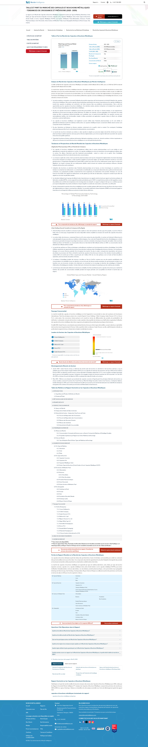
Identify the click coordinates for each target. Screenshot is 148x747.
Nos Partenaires (44, 722)
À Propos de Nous (30, 718)
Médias (28, 725)
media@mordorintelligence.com (65, 729)
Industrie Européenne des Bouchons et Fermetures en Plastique (62, 668)
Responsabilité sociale (46, 725)
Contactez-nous (30, 709)
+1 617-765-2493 (116, 2)
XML (27, 712)
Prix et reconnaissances (32, 729)
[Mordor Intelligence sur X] (86, 722)
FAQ (41, 729)
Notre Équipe (44, 718)
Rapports (95, 2)
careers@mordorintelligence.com (87, 715)
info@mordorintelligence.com (65, 723)
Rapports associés (57, 663)
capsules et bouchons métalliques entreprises (64, 696)
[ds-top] (107, 22)
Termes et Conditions (46, 732)
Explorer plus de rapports (71, 663)
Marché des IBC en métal (58, 674)
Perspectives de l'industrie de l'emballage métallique (86, 674)
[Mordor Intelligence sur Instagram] (93, 722)
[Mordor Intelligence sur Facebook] (83, 722)
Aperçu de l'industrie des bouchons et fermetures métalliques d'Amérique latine (110, 668)
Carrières (28, 732)
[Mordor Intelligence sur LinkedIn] (80, 722)
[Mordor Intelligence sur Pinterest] (89, 722)
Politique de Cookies (46, 735)
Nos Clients (29, 722)
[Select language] (107, 2)
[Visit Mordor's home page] (35, 2)
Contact (103, 2)
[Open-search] (145, 2)
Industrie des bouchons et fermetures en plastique (86, 668)
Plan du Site (43, 709)
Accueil (28, 706)
